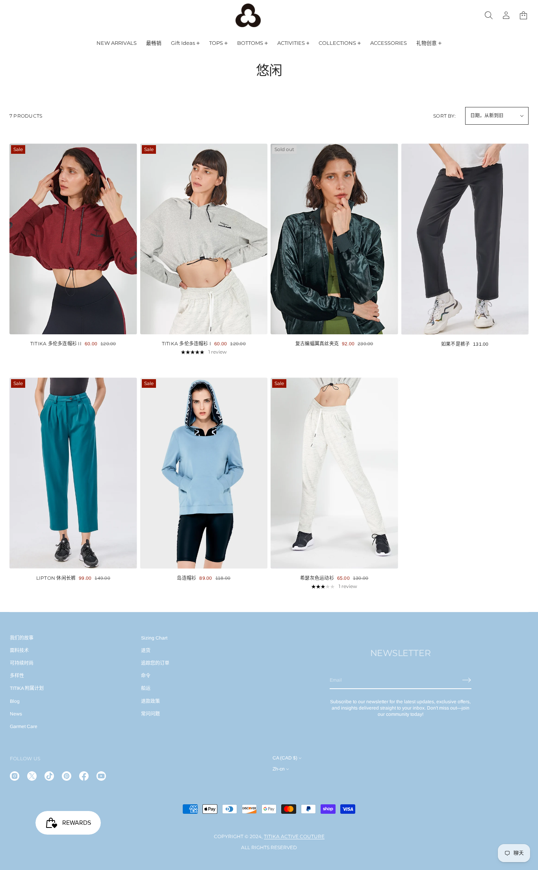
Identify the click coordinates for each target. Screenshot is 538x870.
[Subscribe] (466, 680)
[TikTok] (49, 776)
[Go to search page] (488, 15)
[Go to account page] (506, 15)
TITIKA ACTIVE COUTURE (294, 836)
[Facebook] (84, 776)
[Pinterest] (66, 776)
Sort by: (444, 116)
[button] (523, 15)
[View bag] (523, 15)
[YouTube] (101, 776)
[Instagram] (14, 776)
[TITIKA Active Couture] (248, 15)
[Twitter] (32, 776)
